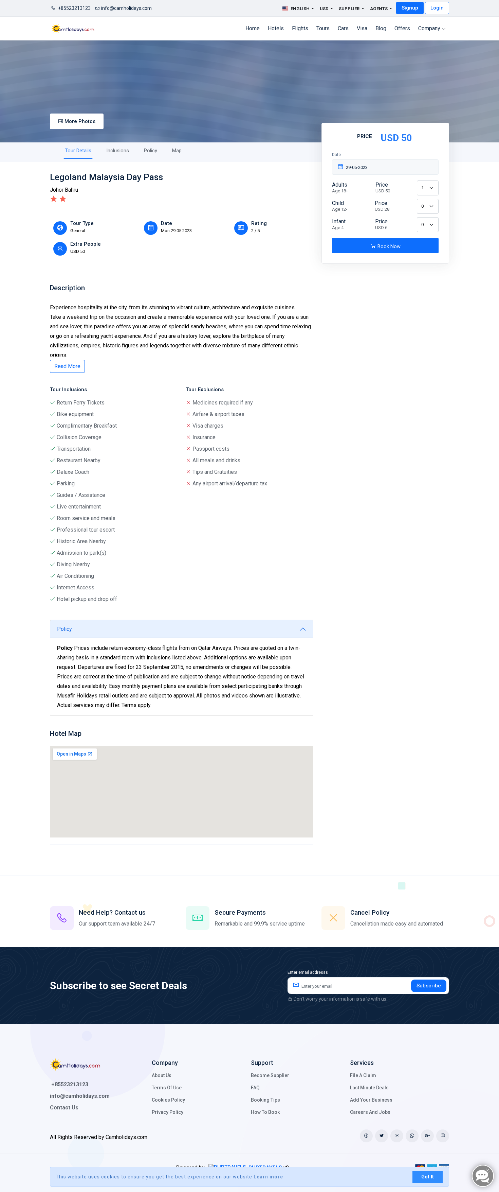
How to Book (265, 1112)
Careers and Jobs (370, 1112)
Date (336, 154)
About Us (161, 1075)
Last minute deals (369, 1087)
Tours (323, 28)
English (300, 8)
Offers (402, 28)
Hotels (276, 28)
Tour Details (78, 151)
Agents (379, 8)
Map (177, 151)
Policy (150, 151)
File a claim (363, 1075)
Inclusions (117, 151)
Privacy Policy (167, 1112)
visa (362, 28)
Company (430, 28)
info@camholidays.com (126, 8)
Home (252, 28)
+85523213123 (74, 8)
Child (339, 206)
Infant (339, 224)
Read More (67, 366)
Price (382, 187)
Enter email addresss (308, 972)
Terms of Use (167, 1087)
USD (325, 8)
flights (300, 28)
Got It (427, 1177)
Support (262, 1062)
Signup (410, 8)
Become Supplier (270, 1075)
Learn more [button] (268, 1176)
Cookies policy (168, 1100)
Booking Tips (265, 1100)
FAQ (255, 1087)
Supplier (350, 8)
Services (362, 1062)
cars (343, 28)
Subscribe (429, 986)
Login (437, 8)
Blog (380, 28)
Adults (340, 187)
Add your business (371, 1100)
